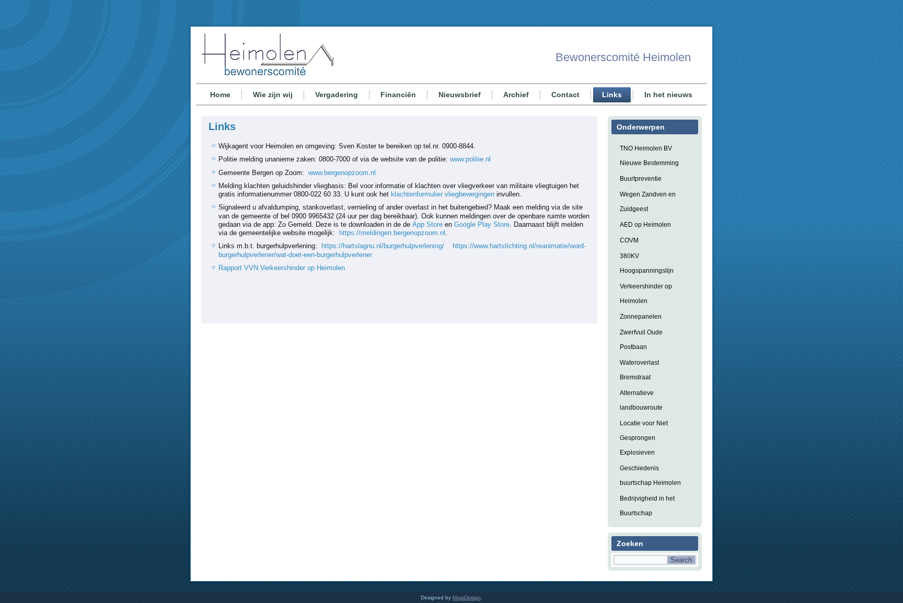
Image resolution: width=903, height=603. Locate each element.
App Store (427, 224)
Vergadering (336, 94)
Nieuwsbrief (459, 94)
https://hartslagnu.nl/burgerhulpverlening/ (382, 246)
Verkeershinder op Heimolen (646, 294)
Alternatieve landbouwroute (641, 400)
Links (612, 94)
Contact (565, 94)
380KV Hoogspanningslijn (647, 263)
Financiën (398, 94)
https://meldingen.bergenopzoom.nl (392, 233)
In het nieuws (668, 94)
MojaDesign (467, 597)
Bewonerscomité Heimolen (623, 57)
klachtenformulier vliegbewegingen (442, 194)
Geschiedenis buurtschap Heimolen (650, 475)
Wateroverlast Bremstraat (639, 370)
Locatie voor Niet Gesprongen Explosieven (644, 438)
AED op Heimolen (645, 224)
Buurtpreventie (641, 178)
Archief (516, 94)
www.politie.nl (470, 159)
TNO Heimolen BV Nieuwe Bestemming (649, 156)
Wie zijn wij (273, 94)
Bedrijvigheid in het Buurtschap (647, 506)
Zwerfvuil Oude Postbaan (641, 340)
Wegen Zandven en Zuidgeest (648, 202)
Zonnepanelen (641, 316)
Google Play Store (482, 224)
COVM (629, 240)
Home (220, 94)
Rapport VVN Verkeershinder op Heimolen (281, 268)
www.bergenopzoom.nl (342, 173)
